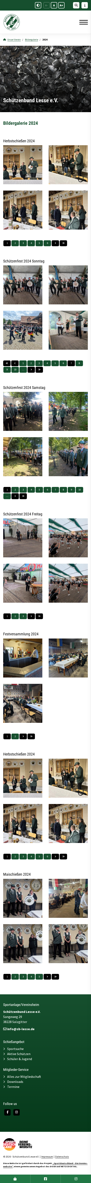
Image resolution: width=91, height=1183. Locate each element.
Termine (13, 1087)
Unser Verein (14, 39)
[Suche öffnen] (76, 5)
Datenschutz (62, 1156)
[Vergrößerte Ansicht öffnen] (22, 164)
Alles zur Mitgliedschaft (24, 1076)
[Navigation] (82, 22)
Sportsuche (15, 1049)
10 (15, 369)
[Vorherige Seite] (15, 363)
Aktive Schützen (18, 1054)
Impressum (47, 1156)
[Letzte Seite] (63, 243)
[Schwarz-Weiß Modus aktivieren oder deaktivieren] (38, 5)
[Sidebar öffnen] (84, 5)
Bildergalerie (31, 39)
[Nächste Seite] (55, 243)
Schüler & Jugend (19, 1059)
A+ (61, 5)
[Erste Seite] (7, 363)
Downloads (15, 1081)
